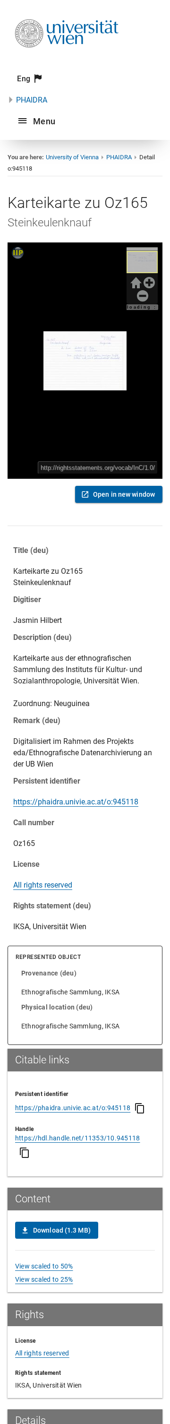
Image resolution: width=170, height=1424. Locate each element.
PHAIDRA (31, 99)
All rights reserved (42, 884)
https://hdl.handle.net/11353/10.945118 (77, 1138)
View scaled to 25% (44, 1279)
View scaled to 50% (44, 1266)
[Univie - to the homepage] (67, 60)
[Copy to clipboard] (139, 1108)
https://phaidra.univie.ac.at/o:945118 (75, 801)
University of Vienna (72, 157)
